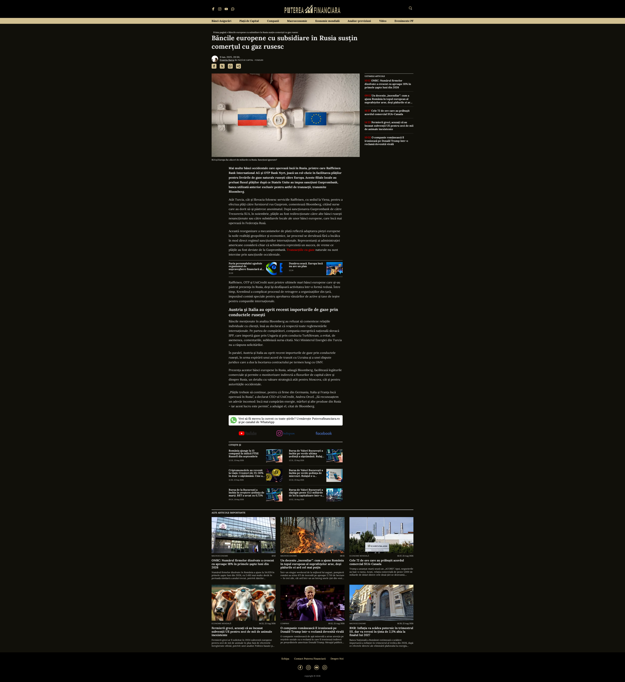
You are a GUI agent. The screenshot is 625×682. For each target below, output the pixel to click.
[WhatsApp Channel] (232, 9)
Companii (273, 20)
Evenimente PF (404, 20)
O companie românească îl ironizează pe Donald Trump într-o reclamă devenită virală (386, 141)
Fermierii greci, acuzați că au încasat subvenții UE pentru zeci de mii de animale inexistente (389, 126)
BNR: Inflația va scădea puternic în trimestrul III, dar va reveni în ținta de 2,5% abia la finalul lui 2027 (381, 631)
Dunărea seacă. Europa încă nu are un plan (306, 265)
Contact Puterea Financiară (310, 658)
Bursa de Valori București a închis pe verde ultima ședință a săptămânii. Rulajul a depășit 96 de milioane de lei (307, 453)
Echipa (285, 658)
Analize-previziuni (359, 20)
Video (382, 20)
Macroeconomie (297, 20)
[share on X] (222, 66)
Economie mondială (327, 20)
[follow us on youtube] (248, 433)
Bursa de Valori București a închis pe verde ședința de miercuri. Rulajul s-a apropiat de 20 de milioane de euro (306, 473)
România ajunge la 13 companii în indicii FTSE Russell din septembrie (244, 453)
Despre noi (337, 658)
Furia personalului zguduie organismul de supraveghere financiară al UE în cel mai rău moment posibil (245, 266)
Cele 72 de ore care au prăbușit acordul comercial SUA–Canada (387, 112)
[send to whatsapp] (230, 66)
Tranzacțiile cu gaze (301, 250)
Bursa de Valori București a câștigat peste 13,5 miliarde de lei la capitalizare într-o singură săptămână (306, 492)
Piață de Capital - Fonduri (250, 60)
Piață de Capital (249, 20)
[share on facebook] (214, 66)
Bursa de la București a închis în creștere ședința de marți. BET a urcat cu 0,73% (246, 492)
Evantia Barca (227, 60)
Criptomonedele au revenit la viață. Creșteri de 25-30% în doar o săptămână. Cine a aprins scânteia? (246, 473)
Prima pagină (219, 32)
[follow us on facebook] (324, 433)
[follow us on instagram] (286, 433)
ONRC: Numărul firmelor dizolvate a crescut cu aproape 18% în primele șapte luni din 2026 (388, 84)
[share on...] (238, 66)
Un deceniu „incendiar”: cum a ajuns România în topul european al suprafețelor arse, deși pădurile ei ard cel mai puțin (388, 99)
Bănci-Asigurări (221, 20)
